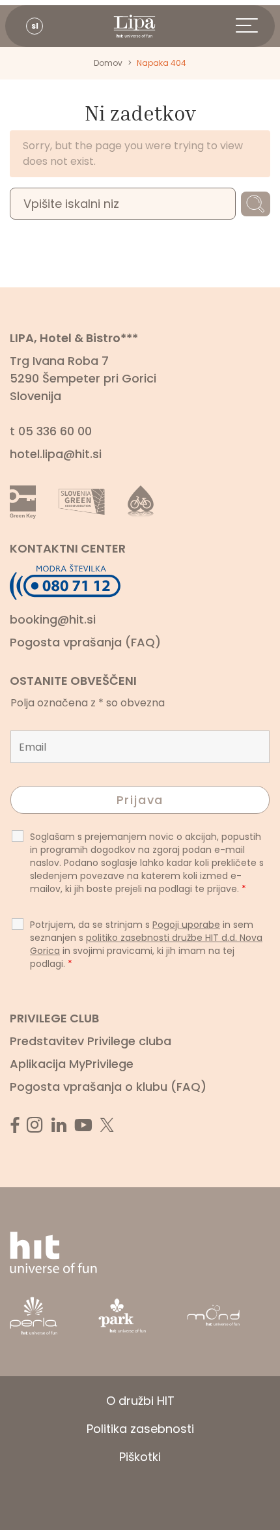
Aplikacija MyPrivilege (71, 1064)
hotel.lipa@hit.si (56, 454)
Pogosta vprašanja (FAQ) (85, 642)
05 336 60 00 (55, 431)
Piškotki (140, 1457)
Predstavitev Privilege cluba (90, 1041)
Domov (108, 62)
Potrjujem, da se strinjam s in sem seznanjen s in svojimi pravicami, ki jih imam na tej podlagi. (146, 944)
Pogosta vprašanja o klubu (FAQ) (108, 1086)
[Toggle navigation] (255, 26)
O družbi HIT (140, 1401)
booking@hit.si (53, 619)
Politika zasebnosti (140, 1429)
